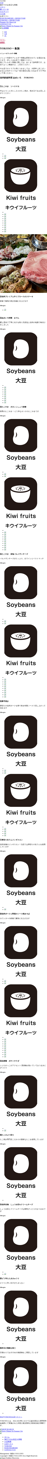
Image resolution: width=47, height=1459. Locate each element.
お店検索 (7, 1441)
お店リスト (8, 1444)
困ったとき (4, 9)
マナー (2, 7)
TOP (1, 3)
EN (5, 32)
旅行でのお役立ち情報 (13, 1439)
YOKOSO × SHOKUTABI (10, 20)
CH (5, 34)
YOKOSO (8, 1446)
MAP (2, 1417)
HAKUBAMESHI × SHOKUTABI (12, 18)
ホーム (7, 1437)
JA (5, 36)
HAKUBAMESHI (11, 1448)
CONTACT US (5, 24)
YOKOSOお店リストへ (13, 1417)
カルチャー (4, 12)
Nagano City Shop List (8, 22)
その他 (2, 14)
